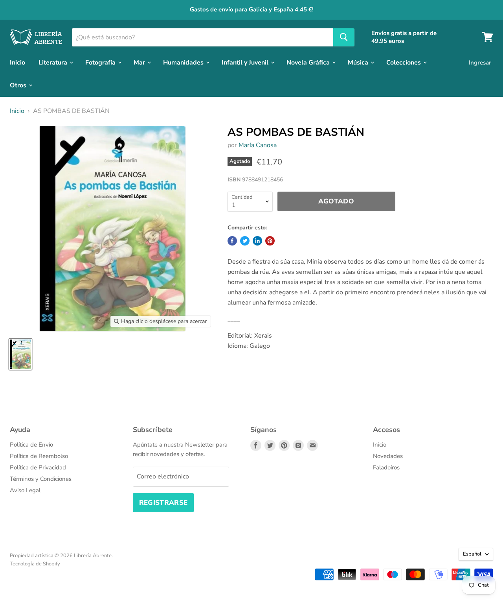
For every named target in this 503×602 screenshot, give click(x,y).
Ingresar (480, 62)
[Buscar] (343, 37)
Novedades (388, 456)
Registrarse (163, 502)
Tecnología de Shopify (35, 563)
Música (359, 62)
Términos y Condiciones (41, 479)
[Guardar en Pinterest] (270, 241)
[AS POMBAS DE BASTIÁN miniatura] (20, 354)
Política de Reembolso (39, 456)
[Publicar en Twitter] (245, 241)
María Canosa (258, 145)
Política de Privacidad (38, 467)
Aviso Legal (25, 490)
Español (472, 554)
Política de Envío (31, 445)
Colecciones (404, 62)
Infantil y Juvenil (246, 62)
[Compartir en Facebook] (232, 241)
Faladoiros (386, 467)
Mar (140, 62)
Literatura (54, 62)
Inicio (17, 62)
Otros (19, 85)
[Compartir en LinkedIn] (257, 241)
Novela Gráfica (308, 62)
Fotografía (101, 62)
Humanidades (184, 62)
